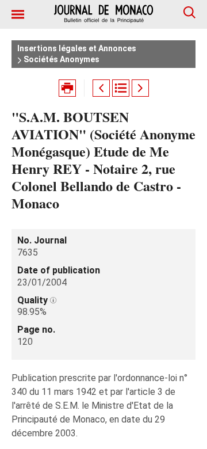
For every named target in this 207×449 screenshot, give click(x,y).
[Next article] (140, 88)
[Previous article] (101, 88)
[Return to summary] (120, 88)
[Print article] (67, 88)
